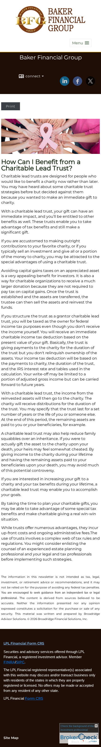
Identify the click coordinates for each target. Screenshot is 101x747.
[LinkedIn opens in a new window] (64, 84)
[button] (81, 43)
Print (10, 106)
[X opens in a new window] (90, 84)
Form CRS (34, 698)
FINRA (9, 662)
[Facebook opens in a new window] (77, 84)
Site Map (11, 738)
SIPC (20, 662)
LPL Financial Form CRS (24, 643)
